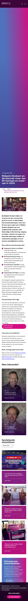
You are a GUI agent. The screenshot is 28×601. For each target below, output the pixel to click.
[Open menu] (25, 4)
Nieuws (8, 189)
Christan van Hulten (20, 353)
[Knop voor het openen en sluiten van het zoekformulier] (22, 3)
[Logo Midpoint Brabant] (6, 3)
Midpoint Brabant (7, 357)
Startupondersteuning (8, 359)
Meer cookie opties (14, 593)
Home (4, 189)
